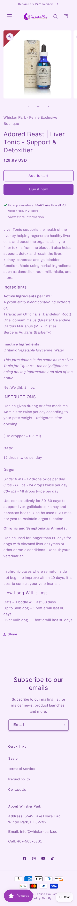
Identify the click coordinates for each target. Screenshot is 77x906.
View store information (26, 217)
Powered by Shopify (39, 898)
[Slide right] (48, 106)
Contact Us (17, 789)
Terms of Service (21, 768)
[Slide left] (28, 106)
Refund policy (19, 779)
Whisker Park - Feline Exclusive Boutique (44, 894)
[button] (9, 16)
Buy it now (38, 189)
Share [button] (12, 634)
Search (14, 758)
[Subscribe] (63, 725)
